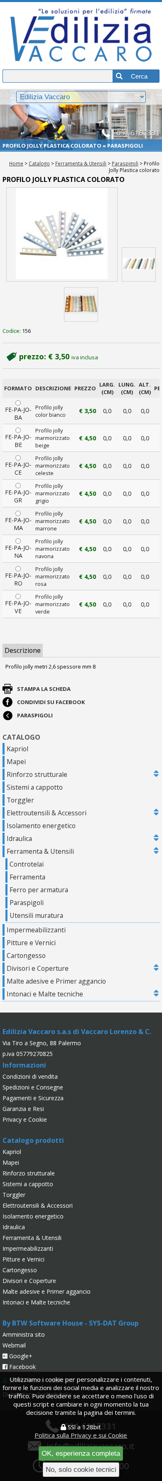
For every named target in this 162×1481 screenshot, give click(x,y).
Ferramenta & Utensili (80, 163)
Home (16, 163)
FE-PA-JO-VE (18, 607)
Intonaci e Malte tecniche (45, 993)
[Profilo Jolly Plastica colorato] (62, 234)
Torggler (20, 800)
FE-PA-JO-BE (18, 441)
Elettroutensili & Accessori (46, 812)
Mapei (16, 761)
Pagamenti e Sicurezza (33, 1098)
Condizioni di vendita (30, 1076)
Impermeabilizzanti (36, 929)
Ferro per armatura (39, 889)
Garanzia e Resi (23, 1109)
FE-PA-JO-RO (18, 579)
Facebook (21, 1367)
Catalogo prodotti (33, 1140)
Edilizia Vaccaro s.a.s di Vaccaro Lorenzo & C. (76, 1031)
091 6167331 (138, 133)
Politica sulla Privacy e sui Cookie (80, 1435)
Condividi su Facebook (51, 702)
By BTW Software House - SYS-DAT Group (70, 1323)
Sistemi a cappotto (35, 787)
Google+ (19, 1356)
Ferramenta (27, 876)
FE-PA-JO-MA (18, 524)
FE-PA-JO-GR (18, 496)
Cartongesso (26, 955)
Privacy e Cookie (24, 1119)
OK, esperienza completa (81, 1453)
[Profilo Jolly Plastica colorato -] (138, 264)
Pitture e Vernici (31, 942)
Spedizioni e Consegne (32, 1087)
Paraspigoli (125, 163)
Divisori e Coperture (38, 968)
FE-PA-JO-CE (18, 468)
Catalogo (39, 163)
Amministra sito (23, 1334)
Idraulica (19, 838)
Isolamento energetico (41, 825)
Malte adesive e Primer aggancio (56, 981)
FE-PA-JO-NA (18, 551)
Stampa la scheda (44, 689)
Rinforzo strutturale (37, 774)
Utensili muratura (36, 915)
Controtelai (27, 864)
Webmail (14, 1345)
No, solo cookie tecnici (81, 1469)
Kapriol (17, 748)
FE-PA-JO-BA (18, 413)
